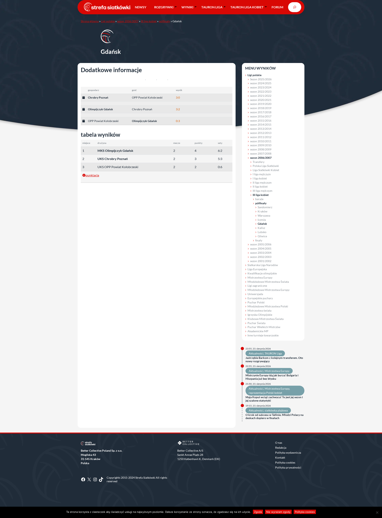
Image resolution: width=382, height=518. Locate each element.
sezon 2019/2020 (260, 104)
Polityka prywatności (288, 467)
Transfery (258, 162)
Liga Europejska (257, 269)
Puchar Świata (256, 323)
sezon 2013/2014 (260, 128)
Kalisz (261, 227)
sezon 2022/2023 (260, 91)
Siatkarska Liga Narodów (263, 265)
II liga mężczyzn (262, 182)
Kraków (262, 211)
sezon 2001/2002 (260, 261)
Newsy (140, 7)
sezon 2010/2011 (260, 141)
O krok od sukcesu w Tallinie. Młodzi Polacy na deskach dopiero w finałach (274, 416)
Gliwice (262, 236)
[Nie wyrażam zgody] (377, 512)
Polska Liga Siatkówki (266, 166)
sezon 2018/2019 (260, 108)
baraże (259, 199)
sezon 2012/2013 (260, 133)
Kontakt (280, 457)
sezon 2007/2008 (260, 153)
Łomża (262, 219)
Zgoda (258, 511)
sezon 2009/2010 (260, 145)
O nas (278, 442)
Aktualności (256, 353)
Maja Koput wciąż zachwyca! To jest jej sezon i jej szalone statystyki (274, 399)
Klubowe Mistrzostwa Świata (266, 318)
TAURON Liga (211, 7)
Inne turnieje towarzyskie (263, 335)
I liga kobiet (260, 178)
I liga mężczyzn (262, 174)
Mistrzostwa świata (259, 310)
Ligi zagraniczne (257, 285)
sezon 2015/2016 (260, 120)
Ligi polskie (108, 21)
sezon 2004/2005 (260, 248)
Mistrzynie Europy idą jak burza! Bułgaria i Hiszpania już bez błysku (272, 377)
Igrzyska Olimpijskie (260, 314)
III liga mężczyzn (262, 190)
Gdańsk (262, 223)
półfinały (164, 21)
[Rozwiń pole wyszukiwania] (294, 7)
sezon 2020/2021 (260, 100)
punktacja (92, 175)
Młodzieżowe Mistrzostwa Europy (268, 289)
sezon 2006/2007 (127, 21)
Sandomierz (265, 207)
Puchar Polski (256, 302)
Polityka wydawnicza (288, 452)
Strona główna (90, 21)
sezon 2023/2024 (260, 87)
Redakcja (280, 447)
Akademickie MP (258, 331)
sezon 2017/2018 (260, 112)
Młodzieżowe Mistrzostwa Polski (268, 306)
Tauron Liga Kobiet (247, 7)
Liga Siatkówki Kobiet (266, 170)
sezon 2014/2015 (260, 124)
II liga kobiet (260, 186)
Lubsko (262, 232)
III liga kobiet (149, 21)
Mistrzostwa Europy (260, 277)
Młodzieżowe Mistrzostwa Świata (268, 281)
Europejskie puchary (260, 298)
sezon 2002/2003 (260, 257)
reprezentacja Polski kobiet (265, 392)
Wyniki (187, 7)
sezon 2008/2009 (260, 149)
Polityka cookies (285, 462)
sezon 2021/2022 (260, 95)
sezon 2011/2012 (260, 137)
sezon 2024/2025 (260, 83)
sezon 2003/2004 (260, 252)
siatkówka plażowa (276, 410)
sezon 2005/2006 (260, 244)
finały (258, 240)
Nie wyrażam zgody (278, 511)
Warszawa (264, 215)
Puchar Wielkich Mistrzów (264, 327)
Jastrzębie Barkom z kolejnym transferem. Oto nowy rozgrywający (274, 359)
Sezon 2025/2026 (261, 79)
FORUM (277, 7)
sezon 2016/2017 (260, 116)
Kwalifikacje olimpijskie (262, 273)
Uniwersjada (255, 294)
